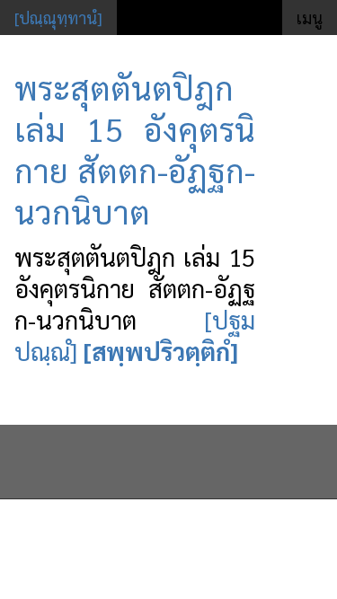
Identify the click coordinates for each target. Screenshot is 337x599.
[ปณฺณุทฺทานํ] (58, 17)
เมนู (310, 17)
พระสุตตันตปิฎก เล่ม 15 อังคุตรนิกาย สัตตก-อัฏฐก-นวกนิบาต (134, 149)
